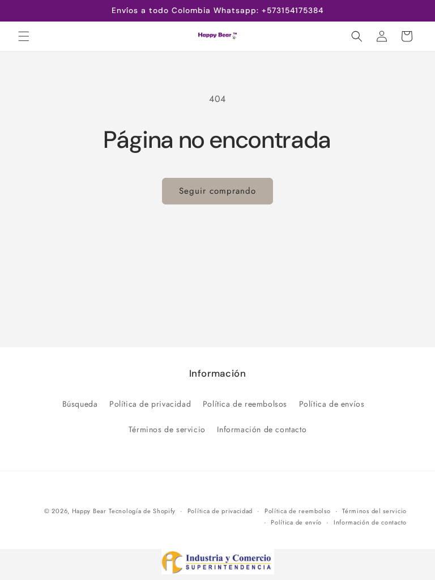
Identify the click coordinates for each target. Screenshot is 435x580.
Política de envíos (332, 404)
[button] (23, 36)
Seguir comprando (217, 191)
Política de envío (296, 522)
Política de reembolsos (245, 404)
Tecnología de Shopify (142, 510)
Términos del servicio (374, 510)
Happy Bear (89, 510)
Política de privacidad (150, 404)
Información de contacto (261, 429)
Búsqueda (80, 404)
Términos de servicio (167, 429)
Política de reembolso (298, 510)
